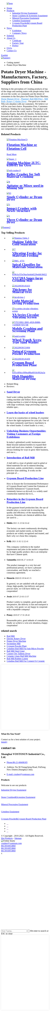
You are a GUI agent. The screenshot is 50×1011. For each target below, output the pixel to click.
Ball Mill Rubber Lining (17, 658)
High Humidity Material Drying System (24, 378)
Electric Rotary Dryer (16, 638)
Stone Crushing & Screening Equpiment (30, 15)
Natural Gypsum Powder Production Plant (26, 353)
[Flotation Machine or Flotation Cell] (17, 139)
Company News (19, 33)
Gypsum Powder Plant (17, 646)
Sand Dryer (13, 391)
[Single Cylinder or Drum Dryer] (9, 193)
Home (9, 8)
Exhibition (16, 30)
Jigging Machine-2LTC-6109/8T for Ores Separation (24, 165)
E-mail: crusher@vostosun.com (20, 774)
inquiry (4, 742)
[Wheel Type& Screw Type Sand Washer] (18, 336)
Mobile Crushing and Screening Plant (27, 330)
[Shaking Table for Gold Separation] (20, 238)
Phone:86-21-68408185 (17, 762)
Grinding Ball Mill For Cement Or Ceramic (26, 661)
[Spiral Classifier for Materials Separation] (18, 261)
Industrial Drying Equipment (24, 13)
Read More (12, 154)
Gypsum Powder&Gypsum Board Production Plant (23, 819)
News (9, 28)
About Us (11, 38)
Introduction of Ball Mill (21, 457)
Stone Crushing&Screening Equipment (18, 797)
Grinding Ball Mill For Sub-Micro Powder (25, 648)
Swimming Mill (13, 643)
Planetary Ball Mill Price (32, 99)
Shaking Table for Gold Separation (25, 243)
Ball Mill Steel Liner (16, 651)
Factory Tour (18, 43)
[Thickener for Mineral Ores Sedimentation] (21, 286)
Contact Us (12, 50)
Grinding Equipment (21, 20)
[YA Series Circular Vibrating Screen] (27, 311)
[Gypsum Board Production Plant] (21, 359)
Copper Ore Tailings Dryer (18, 653)
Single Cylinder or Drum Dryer (24, 198)
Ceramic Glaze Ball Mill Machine (21, 656)
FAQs (9, 48)
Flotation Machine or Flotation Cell (22, 146)
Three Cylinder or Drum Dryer (24, 221)
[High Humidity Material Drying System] (28, 372)
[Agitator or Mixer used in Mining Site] (8, 182)
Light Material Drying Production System (25, 303)
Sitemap (18, 838)
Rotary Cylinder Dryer (17, 101)
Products (10, 10)
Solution (10, 35)
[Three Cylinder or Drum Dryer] (8, 216)
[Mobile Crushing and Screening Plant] (27, 325)
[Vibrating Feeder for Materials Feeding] (14, 249)
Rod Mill (11, 636)
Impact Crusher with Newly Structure (22, 210)
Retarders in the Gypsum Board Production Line (25, 501)
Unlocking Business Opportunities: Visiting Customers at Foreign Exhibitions (26, 433)
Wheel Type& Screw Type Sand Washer (27, 341)
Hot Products (7, 838)
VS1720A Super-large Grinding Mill (27, 279)
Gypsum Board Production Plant (24, 364)
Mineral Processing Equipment (25, 18)
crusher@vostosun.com (11, 843)
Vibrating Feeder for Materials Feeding (27, 254)
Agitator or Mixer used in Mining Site (25, 187)
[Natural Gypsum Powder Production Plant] (21, 347)
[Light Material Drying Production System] (18, 297)
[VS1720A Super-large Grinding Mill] (29, 274)
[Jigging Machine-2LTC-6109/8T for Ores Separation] (11, 159)
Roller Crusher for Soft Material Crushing (23, 175)
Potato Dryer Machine (16, 641)
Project (15, 45)
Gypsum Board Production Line (25, 478)
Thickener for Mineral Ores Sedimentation (22, 292)
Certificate (16, 40)
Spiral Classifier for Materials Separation (27, 266)
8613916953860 (8, 846)
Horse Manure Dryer (10, 99)
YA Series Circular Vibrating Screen (25, 316)
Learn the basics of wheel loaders (25, 412)
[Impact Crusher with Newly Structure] (8, 204)
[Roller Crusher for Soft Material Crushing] (14, 170)
